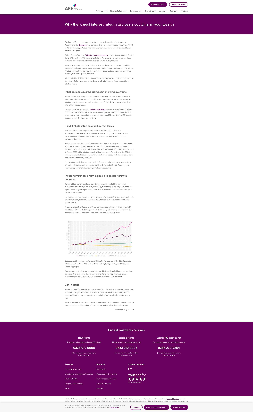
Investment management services (79, 374)
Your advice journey (73, 369)
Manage (136, 407)
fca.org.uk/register (173, 399)
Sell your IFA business (74, 384)
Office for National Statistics (96, 55)
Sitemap (99, 388)
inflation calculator (98, 109)
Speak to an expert (179, 4)
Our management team (106, 379)
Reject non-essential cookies (156, 407)
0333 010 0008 (84, 348)
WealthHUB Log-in (158, 4)
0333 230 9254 (169, 348)
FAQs (67, 388)
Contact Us (100, 369)
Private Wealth (71, 379)
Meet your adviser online (106, 374)
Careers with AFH (103, 384)
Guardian (83, 45)
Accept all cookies (179, 407)
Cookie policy (114, 407)
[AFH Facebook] (128, 369)
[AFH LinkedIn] (131, 369)
